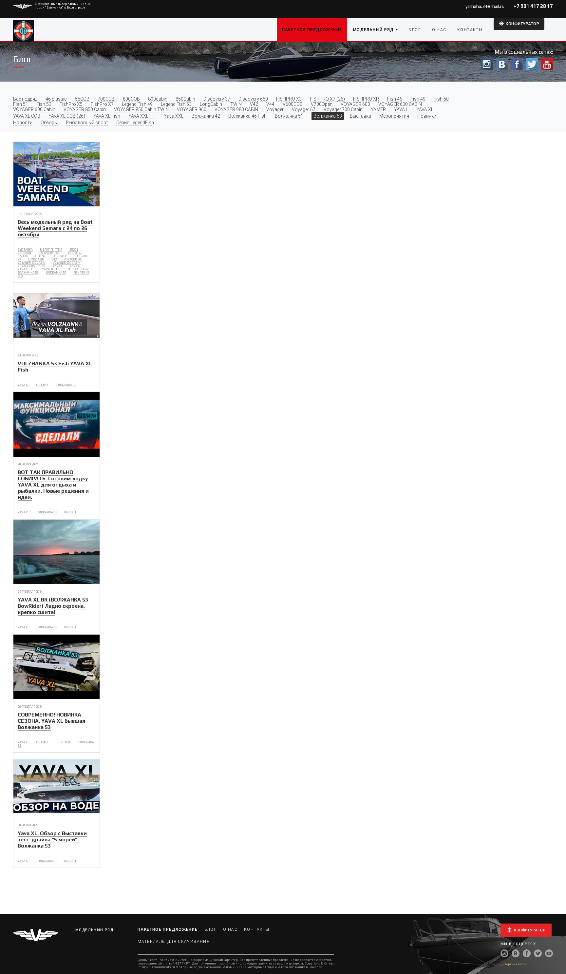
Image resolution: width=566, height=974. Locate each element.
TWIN (236, 104)
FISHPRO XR (366, 99)
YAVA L (401, 109)
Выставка (360, 116)
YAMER (378, 109)
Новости (22, 122)
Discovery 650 (253, 99)
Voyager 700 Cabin (343, 109)
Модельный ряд (373, 30)
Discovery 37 (216, 99)
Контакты (469, 30)
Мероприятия (394, 116)
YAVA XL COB (26, 116)
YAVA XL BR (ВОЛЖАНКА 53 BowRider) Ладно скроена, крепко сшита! (53, 606)
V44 (270, 104)
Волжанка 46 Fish (247, 116)
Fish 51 (20, 104)
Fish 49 (417, 99)
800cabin (157, 99)
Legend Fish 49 (137, 104)
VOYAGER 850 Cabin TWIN (141, 109)
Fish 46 (394, 99)
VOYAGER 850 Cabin (85, 109)
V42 (254, 104)
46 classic (56, 99)
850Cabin (185, 99)
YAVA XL (424, 109)
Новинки (426, 116)
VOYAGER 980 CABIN (236, 109)
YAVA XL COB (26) (66, 116)
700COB (106, 99)
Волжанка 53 (327, 116)
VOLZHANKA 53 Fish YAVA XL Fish (55, 366)
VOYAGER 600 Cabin (34, 109)
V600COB (293, 104)
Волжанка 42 (206, 116)
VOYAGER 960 (191, 109)
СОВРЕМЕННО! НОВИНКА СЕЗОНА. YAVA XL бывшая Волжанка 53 (51, 721)
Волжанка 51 (289, 116)
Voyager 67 (303, 109)
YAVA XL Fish (106, 116)
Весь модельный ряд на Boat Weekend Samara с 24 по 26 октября (55, 228)
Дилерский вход (512, 964)
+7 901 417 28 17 (533, 6)
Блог (414, 30)
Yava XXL (173, 116)
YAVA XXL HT (142, 116)
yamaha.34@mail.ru (484, 6)
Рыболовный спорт (87, 122)
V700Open (321, 104)
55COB (82, 99)
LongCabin (211, 104)
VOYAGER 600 (355, 104)
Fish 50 (441, 99)
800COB (131, 99)
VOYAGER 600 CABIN (400, 104)
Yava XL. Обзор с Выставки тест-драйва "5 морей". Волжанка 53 (52, 839)
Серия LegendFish (135, 122)
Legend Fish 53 (176, 104)
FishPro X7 (102, 104)
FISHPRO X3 (289, 99)
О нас (439, 30)
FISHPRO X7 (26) (327, 99)
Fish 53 (43, 104)
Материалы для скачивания (174, 941)
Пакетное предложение (312, 30)
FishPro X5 (71, 104)
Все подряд (25, 99)
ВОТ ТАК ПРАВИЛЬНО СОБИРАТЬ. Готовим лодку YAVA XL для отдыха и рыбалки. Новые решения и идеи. (53, 484)
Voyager (275, 109)
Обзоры (49, 122)
